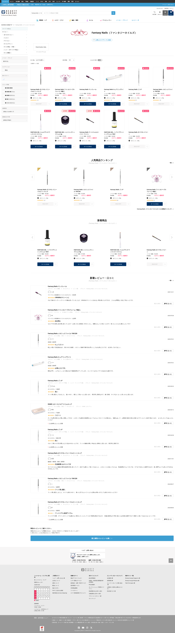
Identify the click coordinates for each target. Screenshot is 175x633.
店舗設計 (32, 1)
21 (46, 594)
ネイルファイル (71, 336)
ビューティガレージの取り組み (114, 583)
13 (44, 592)
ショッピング (5, 1)
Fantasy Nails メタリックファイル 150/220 (62, 333)
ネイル (91, 20)
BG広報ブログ (110, 591)
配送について (55, 585)
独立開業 (18, 1)
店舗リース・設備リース (58, 620)
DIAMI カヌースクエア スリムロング (60, 404)
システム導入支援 (105, 620)
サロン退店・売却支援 (90, 622)
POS (50, 1)
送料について (55, 583)
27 (44, 596)
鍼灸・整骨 (75, 20)
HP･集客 (64, 1)
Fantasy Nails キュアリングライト (59, 357)
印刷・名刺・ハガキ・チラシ (105, 622)
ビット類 (75, 288)
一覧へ (171, 163)
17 (37, 594)
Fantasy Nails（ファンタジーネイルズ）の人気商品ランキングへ (154, 209)
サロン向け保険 (83, 620)
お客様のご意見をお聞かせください (114, 587)
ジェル (6, 38)
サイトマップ (92, 598)
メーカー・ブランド (122, 20)
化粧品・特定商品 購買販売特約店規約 (96, 581)
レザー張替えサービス (76, 580)
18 (39, 594)
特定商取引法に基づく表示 (95, 591)
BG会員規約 (92, 584)
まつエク (77, 1)
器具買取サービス (75, 585)
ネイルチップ (70, 406)
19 (41, 594)
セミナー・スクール (73, 617)
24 (37, 596)
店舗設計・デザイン (72, 620)
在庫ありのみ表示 (8, 111)
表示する (5, 61)
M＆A (41, 1)
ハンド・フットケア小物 (76, 383)
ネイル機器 (7, 53)
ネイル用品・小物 (9, 47)
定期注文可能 (7, 120)
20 (44, 594)
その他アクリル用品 (67, 312)
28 (46, 596)
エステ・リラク (59, 20)
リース (37, 1)
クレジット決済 (116, 620)
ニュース (58, 1)
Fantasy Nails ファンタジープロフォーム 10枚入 (64, 310)
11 (39, 592)
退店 (72, 1)
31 (37, 598)
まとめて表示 (93, 60)
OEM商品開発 (74, 588)
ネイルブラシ (8, 44)
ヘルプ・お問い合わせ (87, 550)
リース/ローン (74, 590)
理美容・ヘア (43, 20)
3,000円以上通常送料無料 (8, 4)
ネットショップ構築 (94, 620)
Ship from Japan (129, 583)
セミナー (12, 1)
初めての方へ (55, 588)
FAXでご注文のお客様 (57, 590)
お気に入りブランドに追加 (103, 40)
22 (48, 594)
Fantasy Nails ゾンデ (55, 381)
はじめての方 (160, 8)
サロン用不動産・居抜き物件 (114, 617)
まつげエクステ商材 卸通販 (58, 617)
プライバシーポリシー (94, 596)
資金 (23, 1)
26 (41, 596)
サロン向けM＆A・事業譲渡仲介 (131, 617)
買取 (69, 1)
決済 (53, 1)
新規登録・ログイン (169, 8)
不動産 (26, 1)
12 (41, 592)
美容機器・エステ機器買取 (75, 622)
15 (48, 592)
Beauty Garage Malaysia (131, 580)
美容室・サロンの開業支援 (86, 617)
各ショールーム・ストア (40, 580)
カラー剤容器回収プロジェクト (78, 593)
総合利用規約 (92, 578)
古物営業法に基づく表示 (95, 593)
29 (48, 596)
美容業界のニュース (127, 620)
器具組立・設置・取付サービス (78, 583)
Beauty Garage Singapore (132, 578)
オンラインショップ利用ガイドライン (96, 587)
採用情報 (109, 580)
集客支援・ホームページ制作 (59, 622)
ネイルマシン (66, 288)
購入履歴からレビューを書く (101, 538)
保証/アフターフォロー (76, 578)
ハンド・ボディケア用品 (11, 50)
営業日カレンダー (38, 582)
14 (46, 592)
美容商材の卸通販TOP (6, 25)
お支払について (56, 580)
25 (39, 596)
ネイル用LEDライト (68, 359)
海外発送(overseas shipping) (59, 593)
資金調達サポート (99, 617)
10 (37, 592)
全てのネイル (8, 35)
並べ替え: (33, 60)
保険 (46, 1)
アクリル (7, 41)
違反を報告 (157, 303)
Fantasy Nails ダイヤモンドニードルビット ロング (65, 453)
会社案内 (109, 578)
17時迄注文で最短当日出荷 (22, 4)
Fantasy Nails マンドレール (57, 286)
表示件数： (65, 60)
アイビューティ (107, 20)
